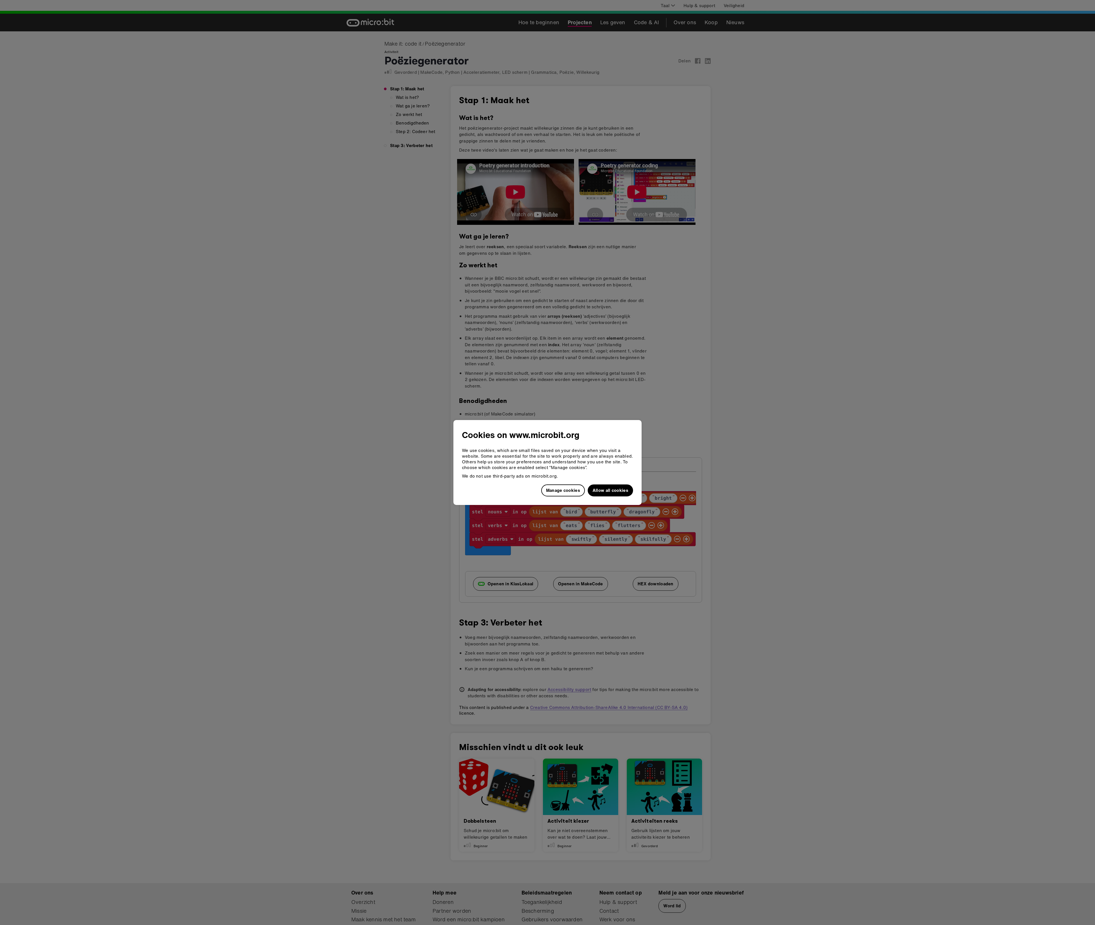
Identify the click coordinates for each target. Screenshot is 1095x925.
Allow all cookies (610, 490)
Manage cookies (563, 490)
